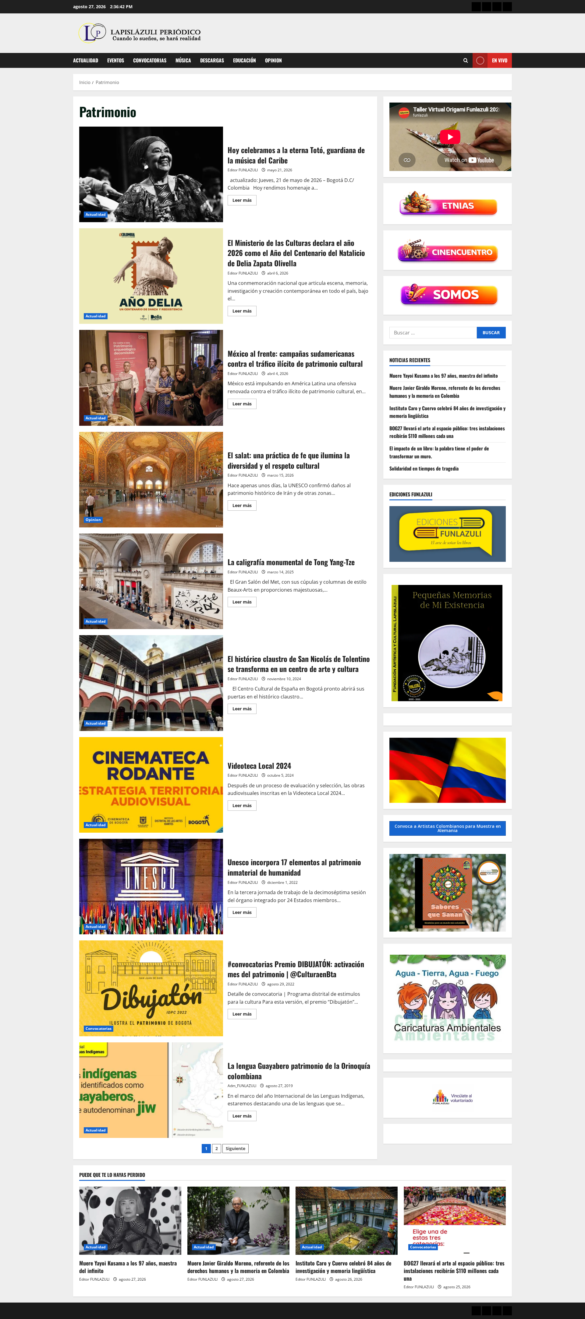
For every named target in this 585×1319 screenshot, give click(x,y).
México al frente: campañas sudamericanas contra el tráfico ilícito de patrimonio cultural (151, 377)
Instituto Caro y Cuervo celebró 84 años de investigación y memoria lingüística (343, 1267)
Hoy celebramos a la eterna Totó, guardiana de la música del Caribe (151, 174)
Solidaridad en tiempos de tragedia (424, 468)
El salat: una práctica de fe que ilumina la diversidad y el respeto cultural (151, 479)
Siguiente (235, 1148)
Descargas (212, 60)
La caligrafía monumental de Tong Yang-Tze (151, 581)
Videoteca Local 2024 (151, 785)
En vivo (499, 60)
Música (183, 60)
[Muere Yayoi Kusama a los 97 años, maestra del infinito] (130, 1220)
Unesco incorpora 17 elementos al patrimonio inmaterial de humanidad (151, 886)
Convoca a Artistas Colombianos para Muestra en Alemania (448, 828)
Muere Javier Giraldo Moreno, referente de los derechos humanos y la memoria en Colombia (444, 391)
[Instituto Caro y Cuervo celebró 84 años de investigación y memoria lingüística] (347, 1220)
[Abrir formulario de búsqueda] (465, 60)
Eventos (115, 60)
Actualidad (85, 60)
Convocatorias (149, 60)
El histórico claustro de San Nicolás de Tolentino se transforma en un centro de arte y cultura (151, 683)
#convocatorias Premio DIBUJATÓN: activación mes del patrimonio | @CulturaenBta (151, 988)
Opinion (273, 60)
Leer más (244, 201)
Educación (244, 60)
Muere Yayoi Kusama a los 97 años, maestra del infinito (443, 375)
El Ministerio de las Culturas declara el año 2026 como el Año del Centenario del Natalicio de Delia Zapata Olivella (151, 276)
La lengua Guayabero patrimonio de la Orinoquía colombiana (151, 1090)
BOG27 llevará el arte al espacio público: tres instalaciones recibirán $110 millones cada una (447, 432)
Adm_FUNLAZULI (242, 1085)
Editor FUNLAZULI (243, 170)
